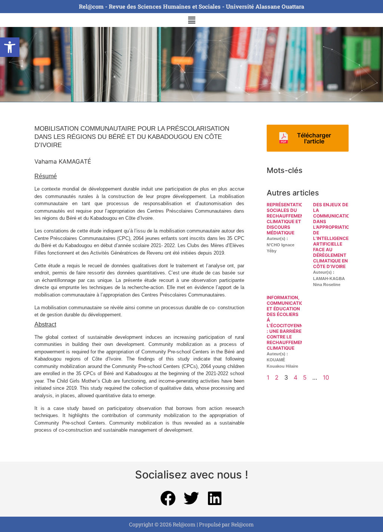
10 (326, 377)
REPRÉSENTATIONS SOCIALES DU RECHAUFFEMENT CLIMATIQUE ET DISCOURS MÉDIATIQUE (288, 218)
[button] (9, 47)
